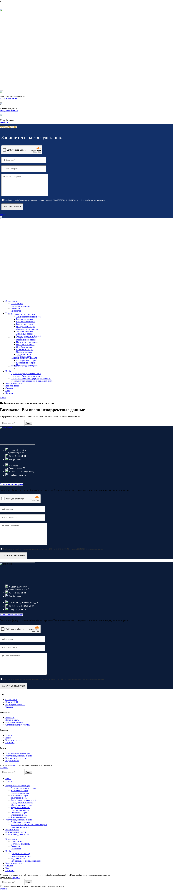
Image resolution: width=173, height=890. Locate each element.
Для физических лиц (20, 853)
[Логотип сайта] (17, 89)
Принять (16, 877)
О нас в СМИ (17, 303)
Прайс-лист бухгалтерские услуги (26, 376)
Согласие (10, 200)
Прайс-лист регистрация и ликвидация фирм (31, 381)
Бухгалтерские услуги (15, 758)
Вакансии (15, 308)
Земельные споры (24, 334)
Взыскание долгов (24, 324)
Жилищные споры (24, 331)
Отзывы (9, 707)
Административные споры (28, 317)
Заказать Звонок (8, 127)
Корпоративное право (26, 363)
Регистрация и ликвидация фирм (26, 861)
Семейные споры (24, 347)
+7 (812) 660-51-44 (8, 5)
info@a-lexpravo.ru (9, 110)
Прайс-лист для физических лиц (26, 373)
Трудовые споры (23, 354)
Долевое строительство (27, 329)
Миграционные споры (26, 337)
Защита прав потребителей (23, 800)
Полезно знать (12, 720)
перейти (4, 122)
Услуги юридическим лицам (18, 756)
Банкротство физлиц (25, 321)
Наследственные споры (27, 342)
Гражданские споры (25, 326)
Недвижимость (12, 760)
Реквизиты (16, 311)
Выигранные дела (13, 740)
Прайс (8, 738)
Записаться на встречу (11, 484)
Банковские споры (24, 319)
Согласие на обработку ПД (17, 725)
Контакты (9, 742)
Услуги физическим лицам (17, 753)
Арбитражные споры (26, 360)
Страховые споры (24, 349)
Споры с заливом (24, 352)
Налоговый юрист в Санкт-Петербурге (29, 824)
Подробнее (6, 878)
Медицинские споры (26, 340)
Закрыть (4, 767)
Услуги (8, 735)
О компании (11, 699)
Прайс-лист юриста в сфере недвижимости (31, 378)
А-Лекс (13, 765)
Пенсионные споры (25, 344)
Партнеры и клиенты (20, 306)
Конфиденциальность (15, 722)
